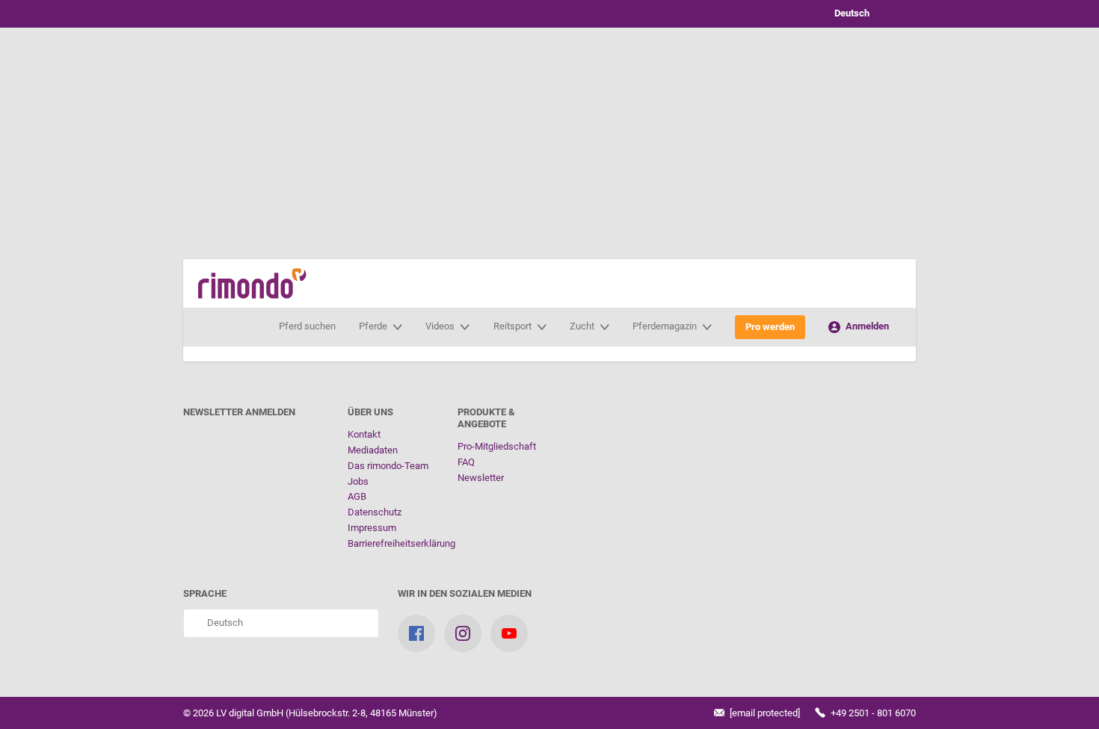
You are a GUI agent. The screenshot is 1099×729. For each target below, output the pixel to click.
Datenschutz (374, 512)
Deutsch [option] (849, 13)
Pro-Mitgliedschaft (497, 446)
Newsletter (481, 477)
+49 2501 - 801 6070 (872, 713)
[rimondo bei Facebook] (416, 633)
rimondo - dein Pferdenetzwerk (252, 283)
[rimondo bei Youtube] (509, 633)
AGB (357, 496)
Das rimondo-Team (388, 465)
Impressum (372, 527)
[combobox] (863, 14)
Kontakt (364, 434)
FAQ (466, 462)
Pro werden (770, 326)
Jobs (358, 481)
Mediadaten (373, 450)
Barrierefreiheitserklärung (401, 543)
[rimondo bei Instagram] (462, 633)
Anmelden (866, 326)
